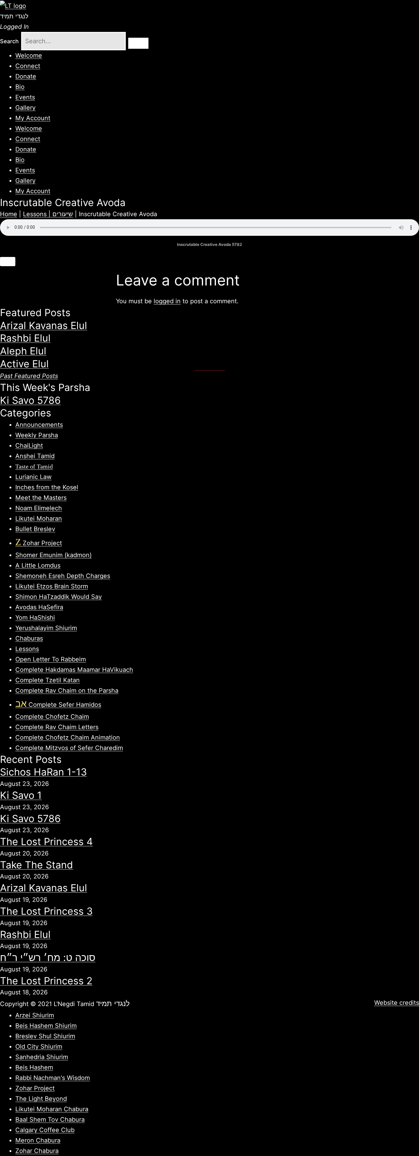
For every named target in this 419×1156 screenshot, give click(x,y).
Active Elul (24, 364)
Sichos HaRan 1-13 (43, 772)
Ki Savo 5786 (30, 400)
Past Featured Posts (29, 376)
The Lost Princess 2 (46, 981)
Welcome (28, 55)
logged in (167, 301)
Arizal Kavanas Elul (43, 325)
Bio (20, 86)
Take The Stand (36, 865)
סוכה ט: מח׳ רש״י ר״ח (47, 957)
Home (8, 214)
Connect (27, 66)
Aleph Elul (23, 351)
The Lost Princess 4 (46, 842)
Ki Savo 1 (21, 795)
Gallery (25, 107)
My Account (32, 118)
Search (9, 41)
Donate (25, 76)
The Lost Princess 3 (46, 911)
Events (25, 97)
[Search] (138, 43)
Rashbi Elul (25, 338)
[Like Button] (7, 261)
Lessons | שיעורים (48, 214)
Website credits (396, 1002)
